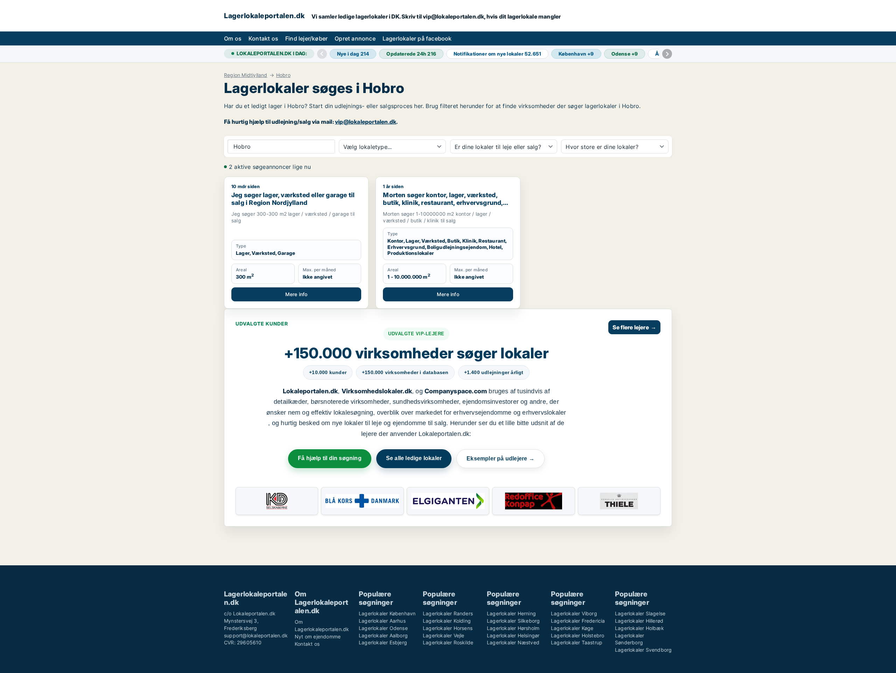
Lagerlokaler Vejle (443, 635)
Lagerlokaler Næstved (513, 642)
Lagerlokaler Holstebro (577, 635)
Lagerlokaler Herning (511, 613)
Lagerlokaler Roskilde (448, 642)
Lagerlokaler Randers (448, 613)
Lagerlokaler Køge (572, 628)
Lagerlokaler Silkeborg (513, 621)
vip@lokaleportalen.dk (365, 121)
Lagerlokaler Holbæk (639, 628)
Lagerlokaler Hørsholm (513, 628)
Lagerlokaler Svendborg (643, 650)
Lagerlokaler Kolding (447, 621)
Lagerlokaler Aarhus (382, 621)
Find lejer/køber (306, 38)
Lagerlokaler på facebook (417, 38)
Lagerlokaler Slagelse (640, 613)
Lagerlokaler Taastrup (576, 642)
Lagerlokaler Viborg (574, 613)
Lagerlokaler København (387, 613)
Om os (232, 38)
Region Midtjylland (245, 75)
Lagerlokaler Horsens (447, 628)
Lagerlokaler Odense (383, 628)
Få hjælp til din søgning (330, 458)
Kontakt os (263, 38)
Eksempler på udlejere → (500, 458)
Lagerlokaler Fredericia (578, 621)
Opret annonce (355, 38)
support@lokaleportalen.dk (256, 635)
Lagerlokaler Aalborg (383, 635)
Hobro (283, 75)
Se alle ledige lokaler (414, 458)
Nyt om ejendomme (318, 636)
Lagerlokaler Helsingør (513, 635)
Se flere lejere (634, 327)
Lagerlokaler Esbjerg (383, 642)
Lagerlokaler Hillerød (639, 621)
